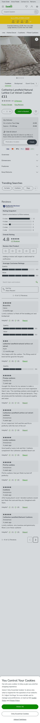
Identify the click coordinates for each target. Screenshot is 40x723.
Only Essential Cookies (20, 714)
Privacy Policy (15, 700)
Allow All (20, 707)
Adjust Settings (20, 720)
